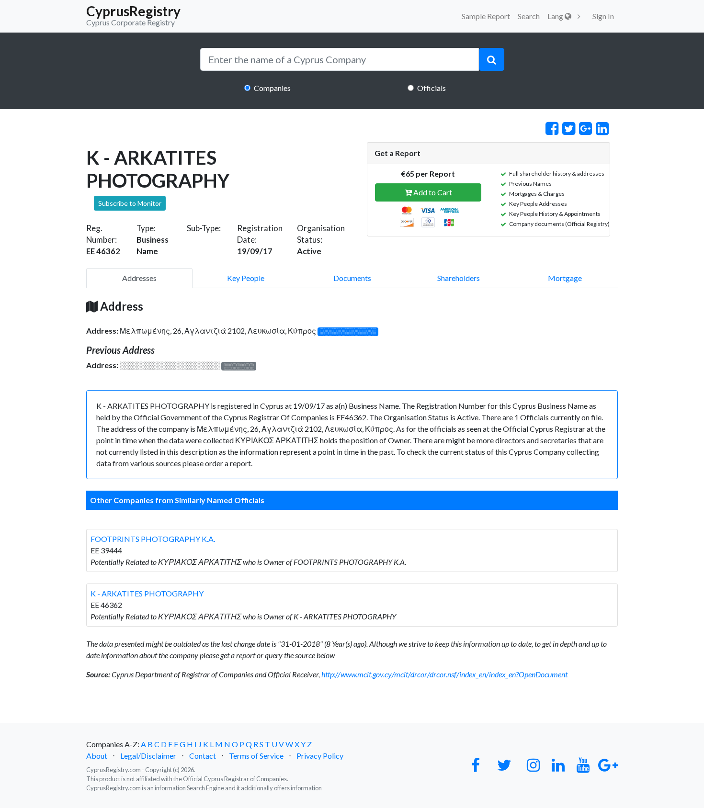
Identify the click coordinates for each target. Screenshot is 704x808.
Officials (431, 87)
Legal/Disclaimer (148, 755)
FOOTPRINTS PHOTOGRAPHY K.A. (153, 538)
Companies (272, 87)
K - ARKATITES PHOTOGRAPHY (147, 593)
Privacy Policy (319, 755)
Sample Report (486, 16)
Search (529, 16)
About (96, 755)
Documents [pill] (352, 277)
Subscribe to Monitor (129, 203)
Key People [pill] (245, 277)
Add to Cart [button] (432, 192)
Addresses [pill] (139, 277)
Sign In (603, 16)
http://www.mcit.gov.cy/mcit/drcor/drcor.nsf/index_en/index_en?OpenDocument (444, 674)
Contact (202, 755)
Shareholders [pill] (458, 277)
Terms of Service (256, 755)
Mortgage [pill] (565, 277)
